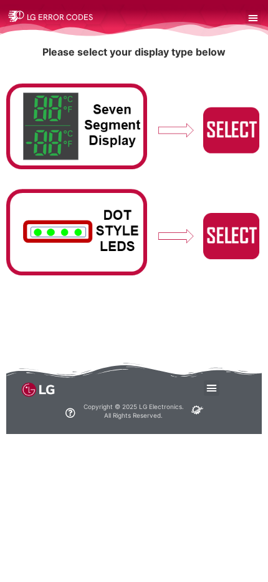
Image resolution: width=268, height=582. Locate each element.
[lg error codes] (16, 15)
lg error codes (60, 17)
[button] (253, 17)
